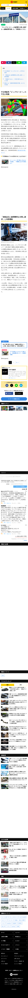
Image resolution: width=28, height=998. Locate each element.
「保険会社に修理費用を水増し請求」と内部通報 (14, 75)
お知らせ (3, 961)
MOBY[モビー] (3, 10)
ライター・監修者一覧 (19, 961)
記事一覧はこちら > (12, 377)
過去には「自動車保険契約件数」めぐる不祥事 (14, 83)
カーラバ (11, 920)
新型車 (14, 923)
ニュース (8, 8)
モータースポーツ (5, 945)
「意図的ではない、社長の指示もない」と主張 (14, 79)
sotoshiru (9, 923)
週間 (7, 684)
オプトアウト (4, 958)
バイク (3, 923)
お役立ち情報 (15, 8)
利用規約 (25, 540)
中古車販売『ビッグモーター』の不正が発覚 (14, 71)
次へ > (17, 362)
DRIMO (20, 923)
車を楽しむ (22, 8)
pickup (13, 926)
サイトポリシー (4, 956)
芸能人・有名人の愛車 (20, 920)
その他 (16, 949)
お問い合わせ (17, 958)
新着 (3, 675)
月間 (21, 684)
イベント (17, 945)
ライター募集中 (4, 963)
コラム (8, 926)
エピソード (4, 920)
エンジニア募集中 (18, 963)
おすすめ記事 (23, 917)
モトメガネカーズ (14, 917)
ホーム (2, 8)
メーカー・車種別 (5, 949)
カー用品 (3, 940)
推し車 (3, 926)
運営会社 (3, 953)
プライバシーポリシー (19, 956)
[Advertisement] (14, 46)
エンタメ (17, 940)
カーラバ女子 (5, 917)
